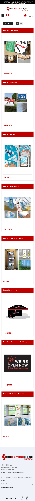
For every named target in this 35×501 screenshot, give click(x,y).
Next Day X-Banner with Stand (13, 238)
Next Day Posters (9, 134)
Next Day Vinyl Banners (11, 186)
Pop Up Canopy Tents (10, 290)
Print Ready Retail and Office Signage (15, 342)
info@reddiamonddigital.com (15, 472)
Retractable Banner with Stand (13, 394)
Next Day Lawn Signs (10, 82)
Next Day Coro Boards (10, 30)
